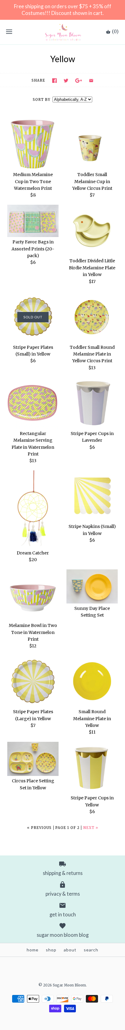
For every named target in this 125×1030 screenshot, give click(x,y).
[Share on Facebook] (54, 80)
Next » (90, 828)
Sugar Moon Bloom (69, 985)
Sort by (41, 99)
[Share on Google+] (78, 80)
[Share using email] (91, 80)
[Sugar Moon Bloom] (62, 32)
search (91, 949)
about (70, 949)
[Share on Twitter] (66, 80)
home (33, 949)
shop (51, 949)
